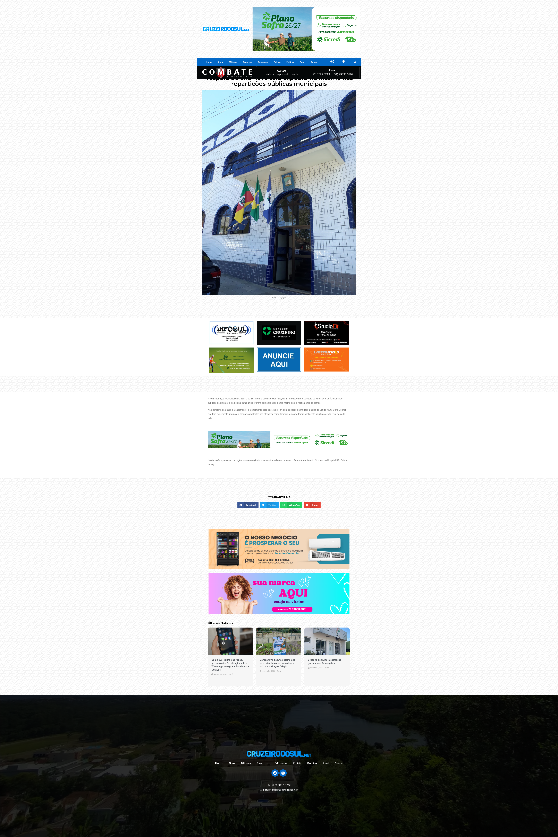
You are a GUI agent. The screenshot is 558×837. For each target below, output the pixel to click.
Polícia (277, 62)
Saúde (314, 62)
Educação (263, 62)
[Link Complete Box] (230, 657)
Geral (220, 62)
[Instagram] (283, 773)
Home (209, 62)
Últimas (233, 62)
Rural (302, 62)
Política (290, 62)
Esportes (247, 62)
